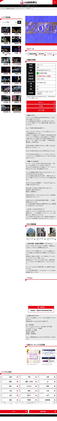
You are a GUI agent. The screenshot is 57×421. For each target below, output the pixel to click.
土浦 (10, 390)
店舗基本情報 (32, 53)
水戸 (47, 395)
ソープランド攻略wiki (5, 8)
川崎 (47, 377)
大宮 (10, 395)
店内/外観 (41, 53)
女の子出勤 (41, 110)
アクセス (49, 53)
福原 (10, 381)
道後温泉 (47, 400)
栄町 (10, 386)
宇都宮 (29, 400)
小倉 (47, 390)
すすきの (29, 386)
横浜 (29, 390)
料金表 (41, 106)
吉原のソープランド (16, 8)
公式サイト (41, 102)
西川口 (29, 395)
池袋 (10, 400)
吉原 (10, 377)
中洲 (29, 377)
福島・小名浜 (29, 381)
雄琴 (47, 386)
